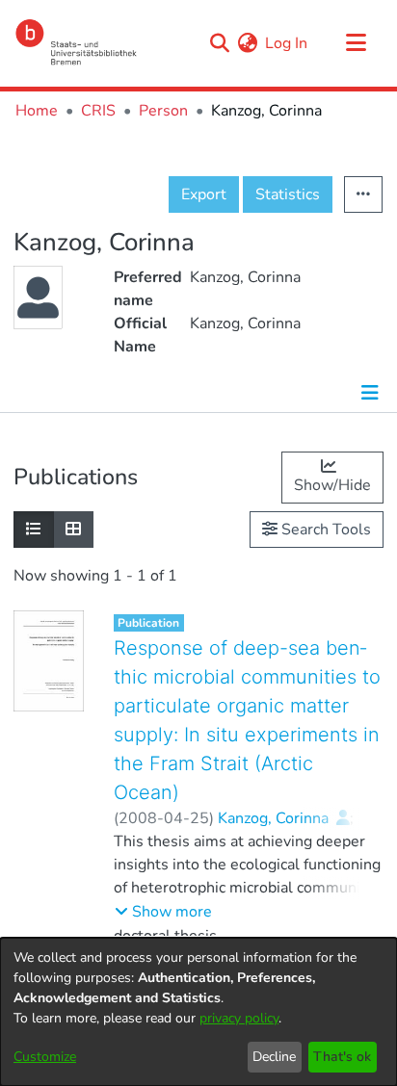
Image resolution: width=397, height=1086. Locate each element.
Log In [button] (287, 43)
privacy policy (238, 1018)
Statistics (287, 194)
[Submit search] (219, 43)
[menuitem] (247, 43)
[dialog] (198, 1012)
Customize (44, 1056)
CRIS (98, 110)
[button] (163, 911)
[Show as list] (33, 529)
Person (163, 110)
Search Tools (324, 529)
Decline (274, 1056)
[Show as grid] (73, 529)
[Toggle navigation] (356, 43)
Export (203, 194)
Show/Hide (332, 485)
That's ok (342, 1056)
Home (36, 110)
